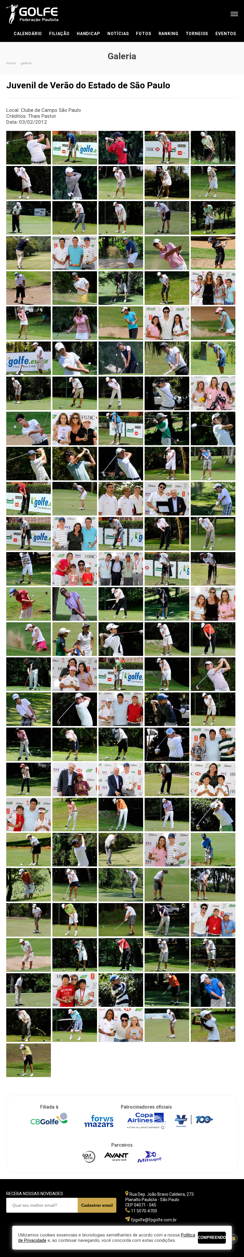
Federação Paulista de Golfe (38, 14)
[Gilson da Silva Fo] (28, 498)
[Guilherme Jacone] (213, 498)
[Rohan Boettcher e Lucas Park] (213, 920)
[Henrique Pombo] (28, 147)
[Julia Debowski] (28, 639)
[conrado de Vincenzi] (74, 393)
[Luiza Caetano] (28, 779)
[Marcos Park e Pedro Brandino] (213, 779)
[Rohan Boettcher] (120, 253)
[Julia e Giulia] (74, 639)
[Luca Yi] (213, 358)
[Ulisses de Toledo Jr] (74, 1025)
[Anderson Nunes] (28, 218)
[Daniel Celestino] (167, 393)
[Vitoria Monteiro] (167, 1025)
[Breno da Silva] (167, 288)
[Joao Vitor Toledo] (213, 253)
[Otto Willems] (213, 849)
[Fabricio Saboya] (167, 428)
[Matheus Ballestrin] (120, 814)
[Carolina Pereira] (28, 323)
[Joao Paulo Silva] (120, 358)
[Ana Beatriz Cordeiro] (213, 183)
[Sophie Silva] (167, 955)
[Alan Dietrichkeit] (74, 147)
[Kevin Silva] (167, 358)
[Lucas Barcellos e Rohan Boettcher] (120, 709)
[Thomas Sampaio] (213, 990)
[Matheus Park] (213, 814)
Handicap (88, 33)
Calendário (28, 33)
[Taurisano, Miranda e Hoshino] (74, 569)
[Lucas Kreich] (213, 639)
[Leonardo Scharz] (28, 709)
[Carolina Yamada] (120, 323)
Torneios (197, 33)
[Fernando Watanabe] (120, 428)
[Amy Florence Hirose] (120, 183)
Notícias (118, 33)
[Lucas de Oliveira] (28, 744)
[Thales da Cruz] (28, 990)
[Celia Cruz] (213, 323)
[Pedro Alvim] (28, 885)
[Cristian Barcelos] (28, 358)
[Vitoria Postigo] (74, 885)
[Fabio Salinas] (28, 428)
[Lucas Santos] (74, 955)
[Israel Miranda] (167, 569)
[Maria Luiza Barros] (74, 814)
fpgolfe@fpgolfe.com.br (154, 1219)
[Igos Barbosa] (28, 569)
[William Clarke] (28, 393)
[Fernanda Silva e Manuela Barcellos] (74, 428)
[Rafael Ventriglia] (74, 920)
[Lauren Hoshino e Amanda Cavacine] (74, 674)
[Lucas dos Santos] (74, 463)
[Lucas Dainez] (213, 709)
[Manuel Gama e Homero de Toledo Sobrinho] (120, 779)
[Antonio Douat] (120, 218)
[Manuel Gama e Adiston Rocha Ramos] (74, 779)
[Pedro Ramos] (74, 288)
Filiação (59, 33)
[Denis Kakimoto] (74, 358)
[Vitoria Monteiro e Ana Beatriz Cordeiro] (120, 1025)
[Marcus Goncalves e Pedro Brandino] (28, 814)
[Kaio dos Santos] (120, 639)
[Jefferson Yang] (167, 253)
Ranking (169, 33)
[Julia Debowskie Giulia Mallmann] (213, 604)
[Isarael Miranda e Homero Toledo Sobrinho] (120, 569)
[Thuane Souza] (28, 920)
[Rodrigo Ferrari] (167, 920)
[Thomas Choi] (120, 990)
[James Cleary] (74, 604)
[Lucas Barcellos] (120, 288)
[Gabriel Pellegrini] (167, 463)
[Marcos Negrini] (28, 253)
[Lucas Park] (28, 288)
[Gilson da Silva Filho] (120, 955)
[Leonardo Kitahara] (213, 218)
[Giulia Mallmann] (213, 428)
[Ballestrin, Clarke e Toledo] (74, 253)
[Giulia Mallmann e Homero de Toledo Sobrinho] (167, 849)
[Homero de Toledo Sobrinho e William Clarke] (74, 534)
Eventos (225, 33)
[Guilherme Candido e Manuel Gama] (167, 498)
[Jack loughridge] (28, 604)
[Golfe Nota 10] (120, 498)
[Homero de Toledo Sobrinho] (28, 463)
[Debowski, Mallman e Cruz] (213, 393)
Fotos (143, 33)
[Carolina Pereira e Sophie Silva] (213, 288)
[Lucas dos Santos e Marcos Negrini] (213, 744)
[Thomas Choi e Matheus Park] (74, 990)
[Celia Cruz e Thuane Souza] (167, 323)
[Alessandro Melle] (167, 147)
